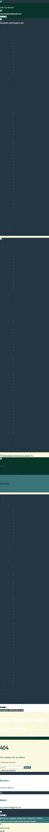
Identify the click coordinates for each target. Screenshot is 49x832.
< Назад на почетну (8, 770)
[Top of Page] (0, 824)
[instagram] (6, 17)
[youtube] (4, 17)
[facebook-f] (0, 17)
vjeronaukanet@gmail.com (10, 14)
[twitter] (2, 17)
